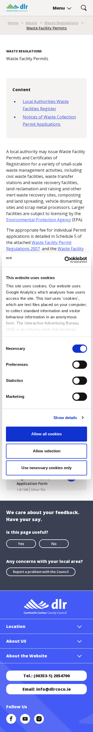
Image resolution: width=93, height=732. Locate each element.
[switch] (79, 364)
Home (13, 22)
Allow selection (46, 451)
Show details (65, 417)
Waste (31, 22)
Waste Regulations (61, 22)
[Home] (17, 8)
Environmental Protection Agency (38, 220)
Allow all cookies (46, 434)
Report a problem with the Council (41, 571)
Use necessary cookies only (46, 468)
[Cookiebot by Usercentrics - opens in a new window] (65, 259)
